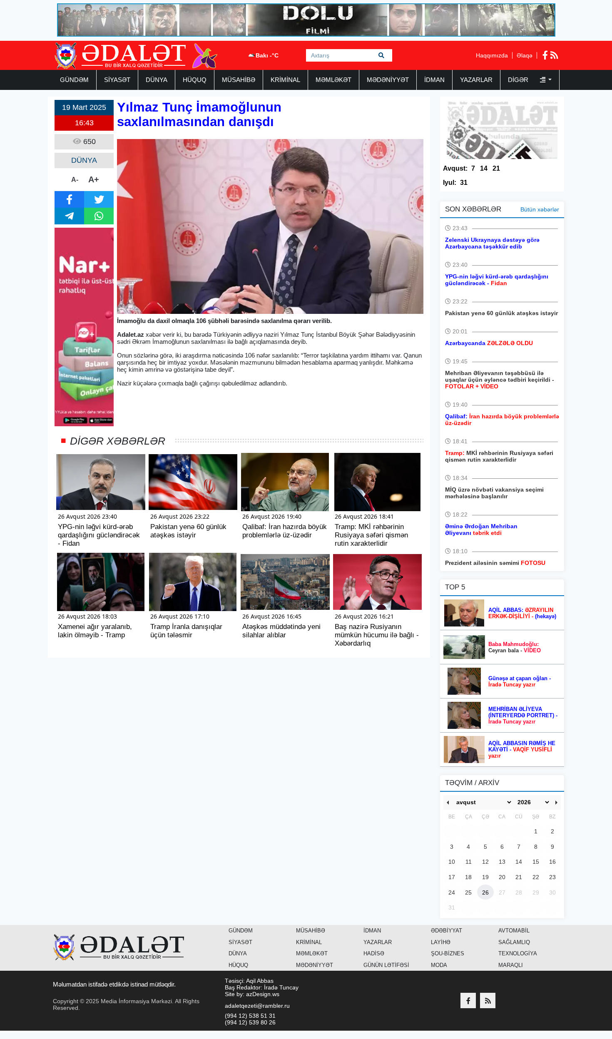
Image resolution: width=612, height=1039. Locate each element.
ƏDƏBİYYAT (446, 930)
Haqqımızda (492, 55)
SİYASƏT (117, 79)
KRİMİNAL (285, 79)
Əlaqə (524, 55)
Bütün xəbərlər (539, 209)
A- (74, 179)
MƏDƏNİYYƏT (388, 79)
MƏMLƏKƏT (333, 79)
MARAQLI (510, 965)
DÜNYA (156, 79)
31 (464, 182)
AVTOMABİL (514, 930)
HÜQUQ (194, 79)
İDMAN (434, 79)
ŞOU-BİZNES (447, 953)
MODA (439, 965)
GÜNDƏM (74, 79)
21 (496, 168)
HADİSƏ (373, 953)
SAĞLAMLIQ (514, 942)
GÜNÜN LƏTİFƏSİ (386, 965)
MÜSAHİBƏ (238, 79)
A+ (93, 179)
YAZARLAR (476, 79)
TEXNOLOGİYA (517, 953)
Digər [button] (519, 79)
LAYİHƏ (440, 942)
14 (484, 168)
